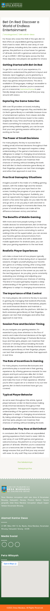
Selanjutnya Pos (25, 468)
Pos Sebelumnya (25, 462)
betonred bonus (28, 89)
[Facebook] (4, 544)
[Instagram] (10, 544)
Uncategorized (10, 34)
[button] (46, 5)
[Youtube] (17, 544)
